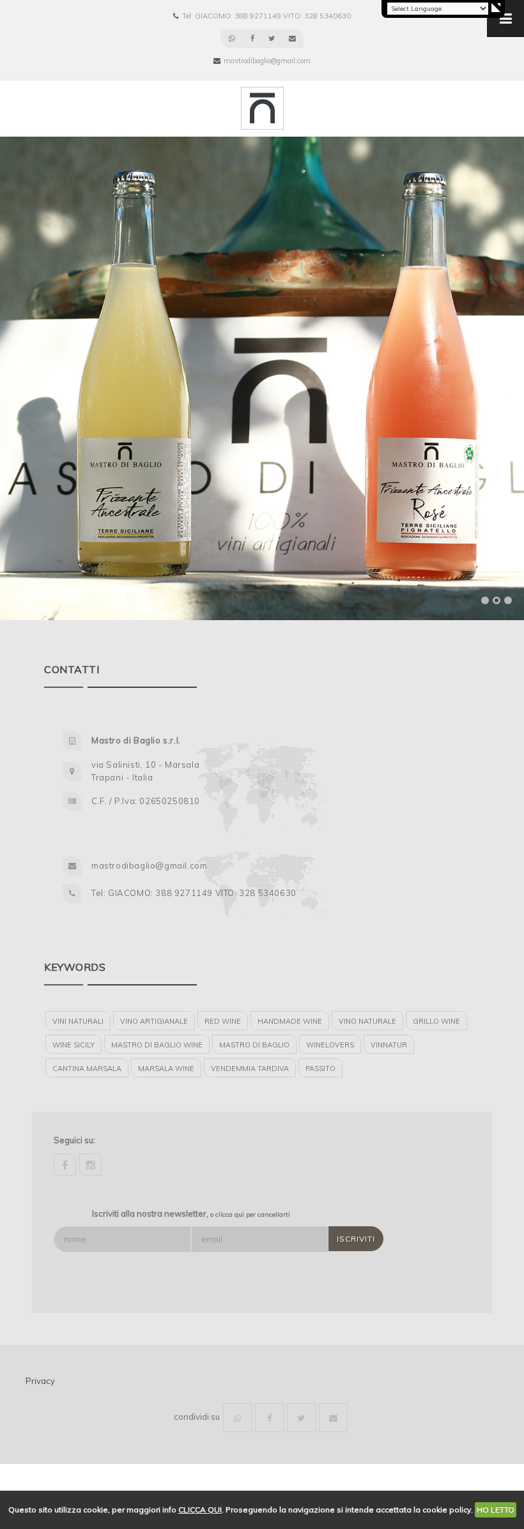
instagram (90, 1164)
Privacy (40, 1381)
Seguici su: (74, 1140)
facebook (65, 1164)
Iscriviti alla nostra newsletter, (191, 1213)
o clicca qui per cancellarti (250, 1214)
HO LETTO (495, 1509)
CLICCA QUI (200, 1509)
